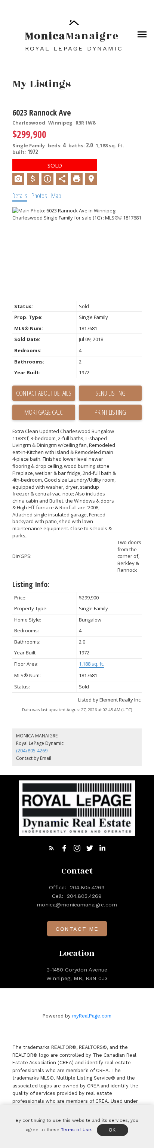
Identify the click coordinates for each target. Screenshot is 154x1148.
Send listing (110, 393)
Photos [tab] (39, 195)
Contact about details (43, 393)
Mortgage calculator (43, 412)
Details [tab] (19, 195)
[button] (51, 848)
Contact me (77, 929)
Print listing (110, 412)
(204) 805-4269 (31, 751)
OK (112, 1130)
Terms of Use (76, 1129)
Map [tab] (56, 195)
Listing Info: (30, 584)
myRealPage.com (91, 1016)
